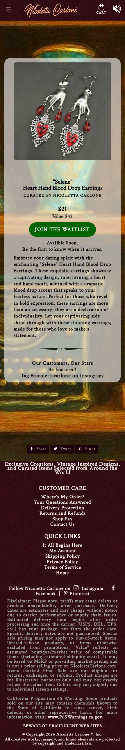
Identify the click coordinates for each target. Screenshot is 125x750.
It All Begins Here (62, 545)
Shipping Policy (62, 556)
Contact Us (62, 524)
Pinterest (79, 593)
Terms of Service (62, 567)
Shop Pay (63, 519)
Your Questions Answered (62, 502)
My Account (62, 550)
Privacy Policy (62, 562)
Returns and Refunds (63, 513)
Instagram (91, 588)
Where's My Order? (62, 497)
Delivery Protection (62, 508)
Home (62, 573)
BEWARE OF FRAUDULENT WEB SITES (62, 726)
